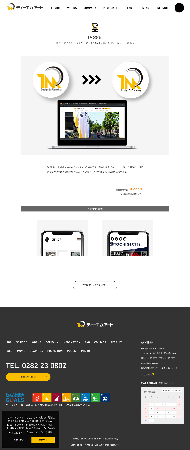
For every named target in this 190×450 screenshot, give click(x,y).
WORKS (72, 7)
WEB (9, 351)
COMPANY (89, 7)
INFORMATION (112, 7)
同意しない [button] (19, 440)
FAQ (129, 7)
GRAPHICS (36, 351)
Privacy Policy (79, 438)
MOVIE (21, 351)
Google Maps (146, 375)
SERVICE (55, 7)
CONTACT (144, 7)
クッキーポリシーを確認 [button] (39, 432)
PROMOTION (55, 351)
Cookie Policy (94, 438)
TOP (9, 342)
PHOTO (85, 351)
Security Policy (110, 438)
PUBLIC (72, 351)
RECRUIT (162, 7)
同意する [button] (43, 440)
